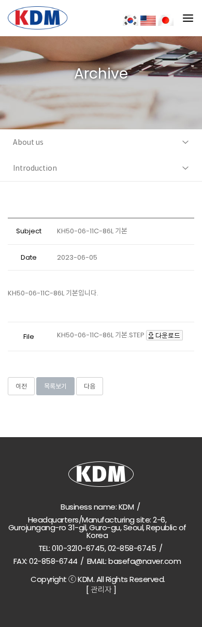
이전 (21, 386)
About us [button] (28, 142)
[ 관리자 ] (101, 589)
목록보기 (55, 386)
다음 (89, 386)
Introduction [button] (35, 168)
